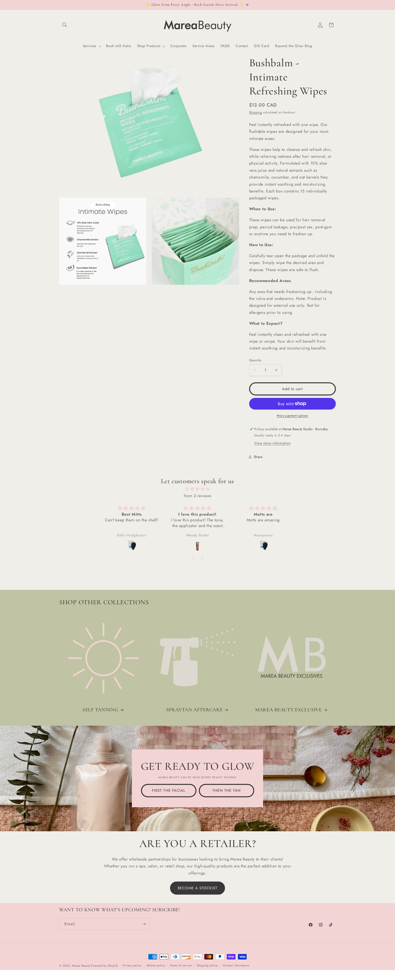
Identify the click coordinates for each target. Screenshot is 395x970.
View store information (272, 442)
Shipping (255, 112)
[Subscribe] (144, 924)
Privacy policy (132, 965)
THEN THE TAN (226, 790)
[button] (64, 24)
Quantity (255, 360)
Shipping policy (207, 965)
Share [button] (258, 456)
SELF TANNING (100, 710)
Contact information (236, 965)
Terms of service (181, 965)
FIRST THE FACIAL (168, 790)
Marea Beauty (81, 966)
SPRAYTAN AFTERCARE (194, 710)
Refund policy (156, 965)
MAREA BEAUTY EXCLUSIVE (288, 710)
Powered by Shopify (104, 966)
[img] (197, 488)
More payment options (292, 415)
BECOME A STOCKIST (197, 888)
